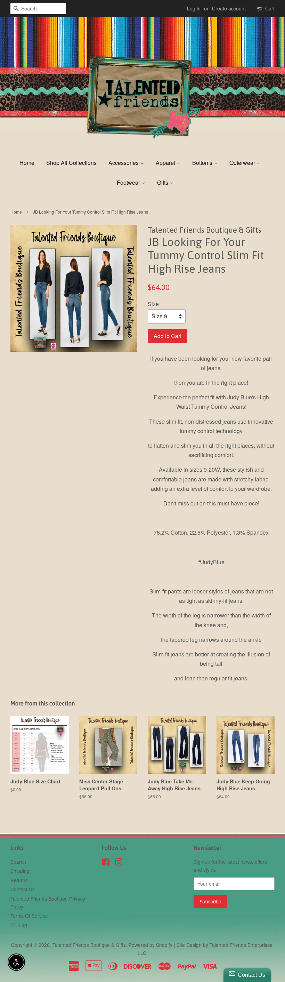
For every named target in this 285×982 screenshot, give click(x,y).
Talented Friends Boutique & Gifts (89, 944)
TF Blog (18, 924)
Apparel (166, 163)
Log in (194, 8)
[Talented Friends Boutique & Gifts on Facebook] (106, 863)
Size (153, 304)
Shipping (20, 870)
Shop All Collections (71, 163)
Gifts (163, 182)
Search (18, 861)
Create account (229, 8)
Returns (19, 880)
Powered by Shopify (150, 944)
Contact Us (22, 889)
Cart (270, 8)
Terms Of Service (29, 915)
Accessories (124, 163)
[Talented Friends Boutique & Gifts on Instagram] (118, 863)
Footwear (129, 182)
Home (26, 163)
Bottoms (203, 163)
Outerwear (242, 163)
